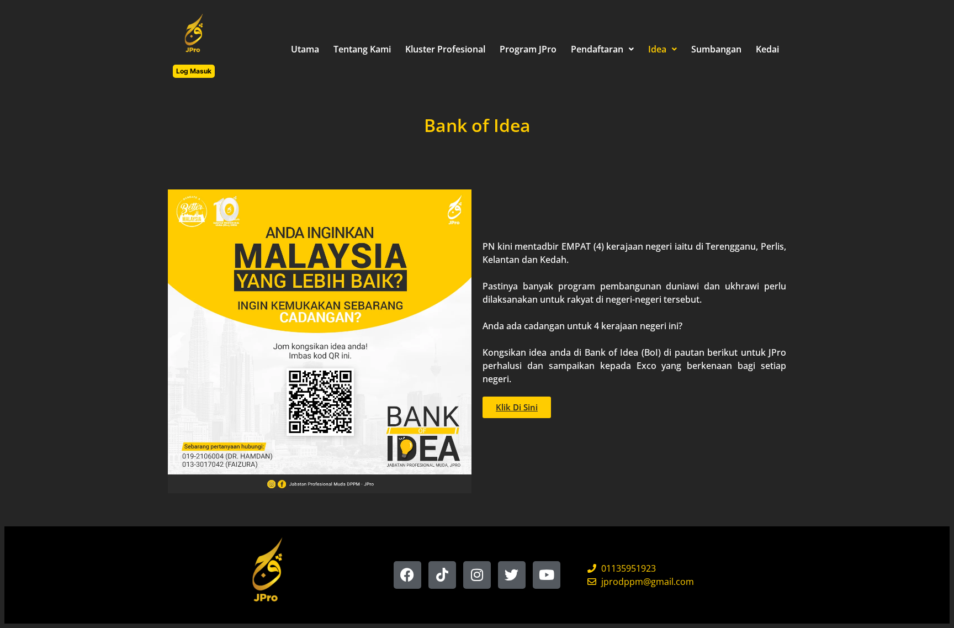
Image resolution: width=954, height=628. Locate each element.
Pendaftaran (597, 49)
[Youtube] (546, 575)
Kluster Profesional (445, 49)
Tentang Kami (362, 49)
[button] (602, 49)
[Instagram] (477, 575)
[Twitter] (512, 575)
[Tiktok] (442, 575)
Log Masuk (193, 71)
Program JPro (528, 49)
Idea (657, 49)
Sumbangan (716, 49)
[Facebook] (407, 575)
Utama (305, 49)
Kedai (767, 49)
